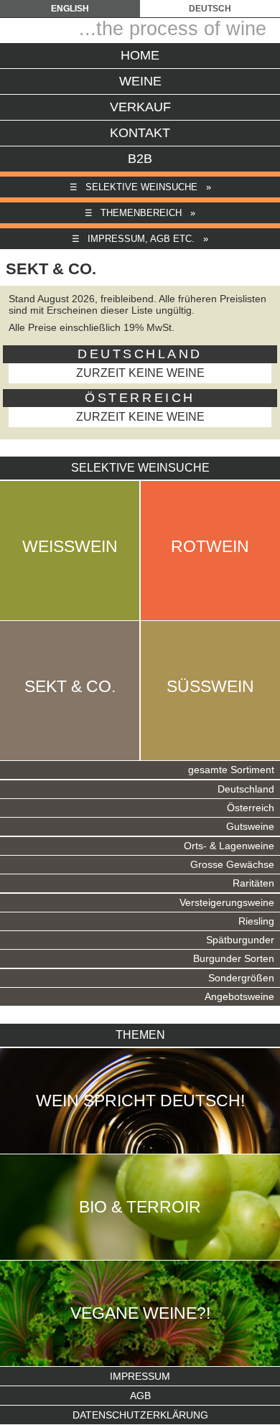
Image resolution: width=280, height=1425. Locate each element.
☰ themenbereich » (140, 212)
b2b (140, 158)
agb (140, 1395)
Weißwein (70, 546)
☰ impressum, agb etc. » (140, 238)
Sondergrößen (241, 978)
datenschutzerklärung (140, 1415)
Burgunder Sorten (233, 958)
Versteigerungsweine (226, 902)
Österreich (250, 808)
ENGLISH (70, 9)
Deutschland (246, 789)
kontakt (140, 133)
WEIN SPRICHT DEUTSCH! (140, 1100)
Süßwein (210, 686)
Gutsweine (250, 826)
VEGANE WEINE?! (140, 1313)
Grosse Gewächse (232, 864)
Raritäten (253, 883)
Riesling (256, 921)
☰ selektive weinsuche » (140, 187)
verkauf (140, 107)
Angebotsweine (239, 996)
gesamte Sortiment (231, 770)
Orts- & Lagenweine (229, 846)
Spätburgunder (240, 940)
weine (140, 81)
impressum (140, 1376)
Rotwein (210, 546)
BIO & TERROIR (140, 1206)
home (140, 55)
